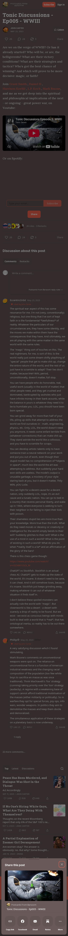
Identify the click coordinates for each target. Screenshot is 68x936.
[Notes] (47, 921)
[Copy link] (10, 921)
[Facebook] (22, 921)
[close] (62, 864)
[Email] (35, 921)
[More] (60, 921)
